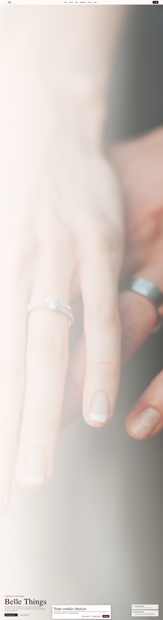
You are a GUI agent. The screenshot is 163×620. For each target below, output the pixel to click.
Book (76, 2)
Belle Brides (83, 2)
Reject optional (86, 616)
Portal (95, 2)
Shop (65, 2)
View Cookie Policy (73, 613)
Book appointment (10, 615)
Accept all (105, 616)
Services (71, 2)
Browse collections (24, 615)
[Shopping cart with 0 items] (150, 2)
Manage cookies (97, 616)
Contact (89, 2)
